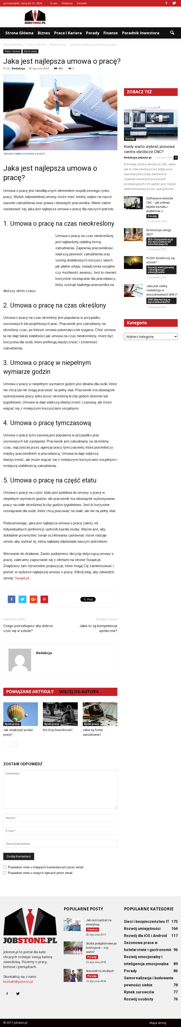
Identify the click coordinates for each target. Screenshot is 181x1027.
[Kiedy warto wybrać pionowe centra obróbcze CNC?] (151, 121)
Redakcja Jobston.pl (138, 157)
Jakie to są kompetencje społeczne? (98, 628)
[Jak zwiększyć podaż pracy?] (20, 714)
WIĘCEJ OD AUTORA (79, 691)
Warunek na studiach (100, 971)
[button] (172, 33)
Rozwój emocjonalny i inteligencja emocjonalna (161, 270)
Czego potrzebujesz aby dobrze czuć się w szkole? (28, 628)
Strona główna (19, 33)
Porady (92, 33)
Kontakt (82, 3)
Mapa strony (158, 1023)
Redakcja (18, 68)
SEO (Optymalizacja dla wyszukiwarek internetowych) (160, 242)
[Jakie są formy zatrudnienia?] (100, 714)
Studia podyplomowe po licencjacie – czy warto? (101, 948)
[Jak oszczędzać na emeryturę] (73, 924)
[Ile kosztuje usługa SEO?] (133, 234)
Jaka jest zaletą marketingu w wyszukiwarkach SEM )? (161, 290)
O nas (53, 3)
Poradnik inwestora (140, 33)
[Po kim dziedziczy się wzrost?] (133, 262)
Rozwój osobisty (138, 999)
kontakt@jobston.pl (18, 981)
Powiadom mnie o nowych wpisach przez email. (40, 873)
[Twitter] (174, 3)
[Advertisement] (122, 17)
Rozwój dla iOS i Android (145, 935)
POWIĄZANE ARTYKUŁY (30, 691)
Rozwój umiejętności (142, 928)
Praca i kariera (68, 33)
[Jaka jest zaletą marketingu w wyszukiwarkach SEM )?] (133, 290)
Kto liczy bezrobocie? (58, 730)
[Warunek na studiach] (73, 975)
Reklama (67, 3)
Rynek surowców (139, 992)
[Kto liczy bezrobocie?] (60, 714)
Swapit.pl (22, 578)
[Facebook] (166, 3)
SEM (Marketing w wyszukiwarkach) (159, 301)
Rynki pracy (30, 51)
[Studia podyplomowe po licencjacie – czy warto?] (73, 947)
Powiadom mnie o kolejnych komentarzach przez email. (46, 867)
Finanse (110, 33)
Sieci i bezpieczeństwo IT (146, 921)
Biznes (44, 33)
